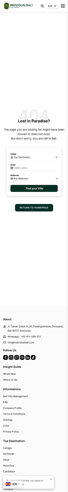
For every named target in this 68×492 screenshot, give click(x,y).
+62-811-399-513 (31, 336)
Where (13, 154)
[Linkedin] (27, 358)
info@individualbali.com (21, 342)
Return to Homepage (34, 207)
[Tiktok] (33, 358)
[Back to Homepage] (18, 6)
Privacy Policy (11, 431)
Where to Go (10, 379)
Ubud (6, 459)
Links (6, 425)
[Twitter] (16, 358)
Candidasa (9, 471)
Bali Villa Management (15, 396)
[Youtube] (22, 358)
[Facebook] (5, 358)
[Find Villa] (42, 6)
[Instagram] (11, 358)
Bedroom (14, 175)
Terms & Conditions (14, 413)
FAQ (5, 402)
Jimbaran (8, 489)
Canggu (7, 447)
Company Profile (12, 408)
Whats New (9, 373)
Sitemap (7, 419)
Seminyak (8, 453)
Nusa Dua (8, 465)
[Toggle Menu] (63, 5)
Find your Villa (34, 188)
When (12, 165)
